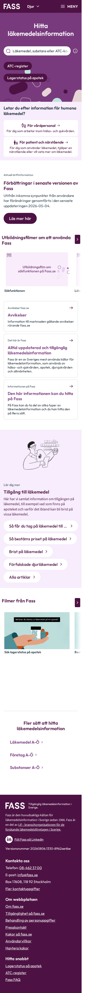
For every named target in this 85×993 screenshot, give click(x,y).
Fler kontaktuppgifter (22, 888)
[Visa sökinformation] (75, 50)
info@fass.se (27, 875)
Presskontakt (16, 927)
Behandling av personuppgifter (30, 920)
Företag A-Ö (21, 755)
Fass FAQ (12, 979)
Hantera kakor (17, 948)
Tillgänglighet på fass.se (25, 913)
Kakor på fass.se (18, 934)
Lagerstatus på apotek (23, 966)
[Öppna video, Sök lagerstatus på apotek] (37, 630)
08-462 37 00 (30, 867)
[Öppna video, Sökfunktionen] (37, 269)
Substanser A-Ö (24, 767)
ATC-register (16, 972)
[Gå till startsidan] (12, 6)
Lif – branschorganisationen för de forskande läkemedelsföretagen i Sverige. (34, 827)
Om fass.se (14, 906)
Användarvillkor (18, 941)
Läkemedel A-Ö (24, 742)
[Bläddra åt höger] (77, 239)
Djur (30, 6)
